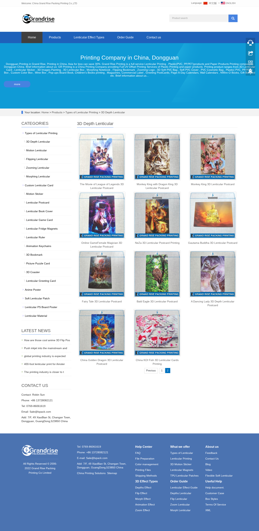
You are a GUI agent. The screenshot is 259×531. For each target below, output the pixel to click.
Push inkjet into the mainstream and (45, 348)
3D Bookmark (34, 254)
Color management (146, 464)
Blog (208, 464)
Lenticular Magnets (181, 469)
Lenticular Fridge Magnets (42, 228)
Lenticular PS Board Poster (41, 307)
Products (55, 37)
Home (32, 37)
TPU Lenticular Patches (184, 475)
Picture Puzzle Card (38, 263)
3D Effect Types (146, 481)
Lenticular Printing (181, 458)
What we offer (180, 446)
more (17, 84)
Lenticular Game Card (39, 219)
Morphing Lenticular (38, 176)
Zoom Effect (142, 510)
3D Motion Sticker (181, 464)
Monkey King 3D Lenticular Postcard (213, 184)
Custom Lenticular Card (39, 185)
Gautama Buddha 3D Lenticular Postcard (212, 242)
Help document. (214, 487)
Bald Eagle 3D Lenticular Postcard (157, 301)
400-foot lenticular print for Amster (44, 364)
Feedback (211, 452)
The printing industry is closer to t (44, 371)
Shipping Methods (146, 475)
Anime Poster (33, 289)
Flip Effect (141, 493)
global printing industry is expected (45, 356)
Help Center (143, 446)
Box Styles (211, 498)
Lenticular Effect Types (89, 37)
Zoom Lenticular (180, 504)
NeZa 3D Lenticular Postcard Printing (157, 242)
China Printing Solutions (91, 473)
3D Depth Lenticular (112, 112)
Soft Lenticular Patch (37, 298)
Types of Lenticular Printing (82, 112)
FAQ (137, 452)
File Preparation (144, 458)
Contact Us (212, 458)
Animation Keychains (38, 246)
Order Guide (125, 37)
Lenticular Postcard (37, 202)
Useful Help (213, 481)
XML (208, 510)
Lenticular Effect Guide (184, 487)
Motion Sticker (34, 193)
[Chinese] (210, 3)
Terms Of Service (215, 504)
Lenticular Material (36, 315)
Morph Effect (143, 498)
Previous (151, 370)
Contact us (154, 37)
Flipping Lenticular (37, 159)
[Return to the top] (250, 72)
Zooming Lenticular (37, 167)
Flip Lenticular (178, 498)
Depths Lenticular (180, 493)
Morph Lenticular (180, 510)
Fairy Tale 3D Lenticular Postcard (102, 301)
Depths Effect (143, 487)
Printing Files (143, 469)
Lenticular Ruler (35, 237)
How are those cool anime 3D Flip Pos (47, 340)
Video (208, 469)
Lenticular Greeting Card (41, 280)
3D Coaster (33, 272)
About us (212, 446)
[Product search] (233, 18)
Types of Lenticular (181, 452)
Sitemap (112, 473)
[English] (228, 3)
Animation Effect (145, 504)
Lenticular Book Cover (39, 211)
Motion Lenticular (36, 150)
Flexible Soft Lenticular (219, 475)
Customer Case (214, 493)
